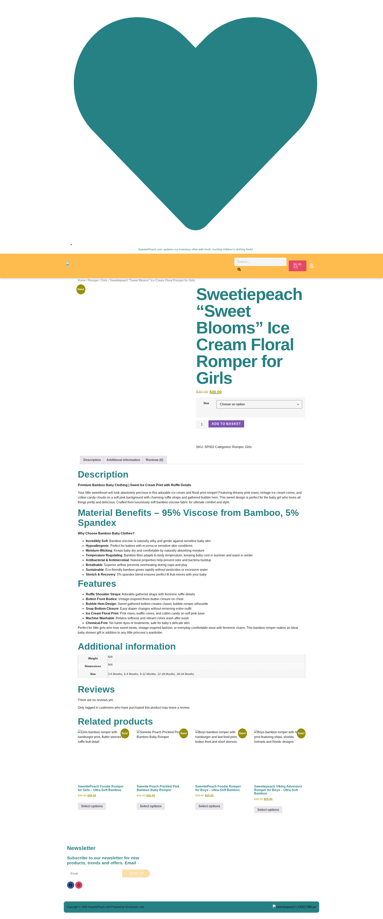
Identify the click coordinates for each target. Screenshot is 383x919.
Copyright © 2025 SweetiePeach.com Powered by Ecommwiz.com (105, 906)
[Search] (239, 270)
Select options (92, 806)
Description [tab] (92, 460)
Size (206, 403)
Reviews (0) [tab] (154, 460)
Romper (93, 280)
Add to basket (226, 423)
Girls (104, 280)
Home (82, 280)
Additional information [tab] (123, 460)
